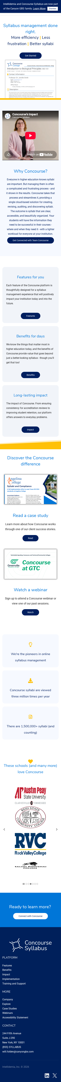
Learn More (39, 8)
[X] (55, 1075)
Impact (6, 974)
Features (7, 965)
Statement (22, 1017)
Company (7, 999)
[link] (30, 60)
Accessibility (9, 1017)
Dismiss (52, 8)
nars (10, 1012)
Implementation (11, 979)
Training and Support (14, 983)
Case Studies (9, 1008)
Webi (5, 1012)
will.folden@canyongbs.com (18, 1051)
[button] (4, 829)
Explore (6, 1004)
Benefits (6, 969)
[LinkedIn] (47, 1075)
